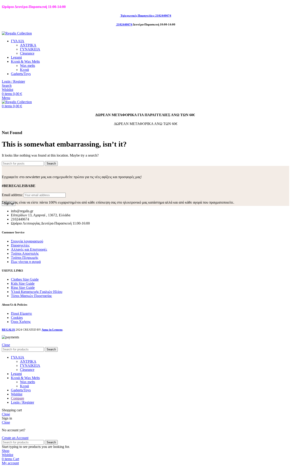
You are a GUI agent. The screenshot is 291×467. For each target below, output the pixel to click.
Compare (17, 398)
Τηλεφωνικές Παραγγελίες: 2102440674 (145, 15)
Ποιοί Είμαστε (21, 313)
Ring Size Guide (23, 288)
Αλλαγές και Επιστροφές (29, 249)
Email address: (13, 195)
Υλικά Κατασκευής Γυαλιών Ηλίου (36, 292)
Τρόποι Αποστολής (25, 253)
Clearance (27, 53)
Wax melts (27, 65)
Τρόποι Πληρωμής (24, 258)
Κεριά (24, 70)
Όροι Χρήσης (21, 322)
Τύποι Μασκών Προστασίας (31, 296)
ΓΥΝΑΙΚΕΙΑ (30, 49)
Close (6, 345)
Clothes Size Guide (25, 279)
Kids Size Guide (23, 283)
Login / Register (22, 402)
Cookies (17, 318)
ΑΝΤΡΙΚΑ (28, 45)
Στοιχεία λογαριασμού (27, 241)
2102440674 (124, 24)
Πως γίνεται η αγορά (26, 262)
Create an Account (15, 438)
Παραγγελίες (20, 245)
